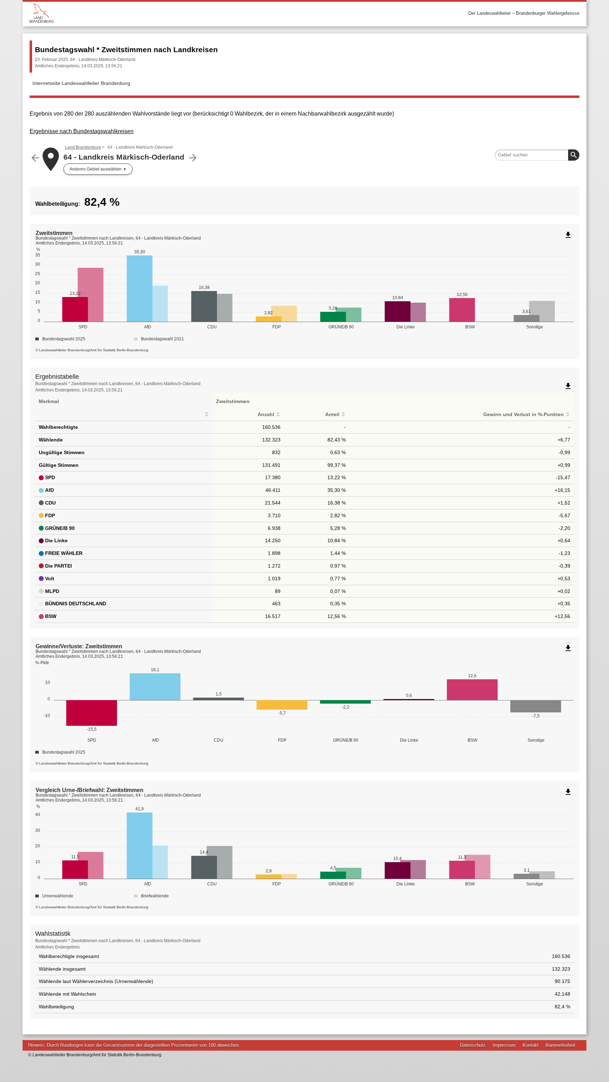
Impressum (504, 1045)
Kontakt (531, 1045)
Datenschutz (473, 1045)
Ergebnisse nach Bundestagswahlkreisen (82, 131)
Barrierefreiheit (560, 1045)
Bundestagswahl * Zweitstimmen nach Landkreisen (126, 49)
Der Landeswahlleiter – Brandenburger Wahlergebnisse (523, 13)
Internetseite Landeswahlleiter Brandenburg (81, 83)
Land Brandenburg (83, 147)
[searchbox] (537, 155)
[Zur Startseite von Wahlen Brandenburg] (167, 13)
